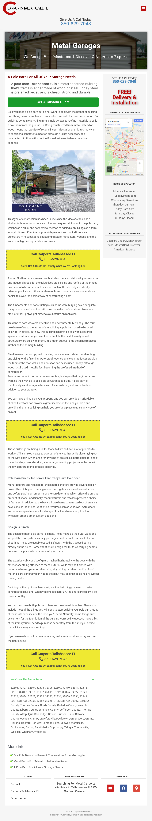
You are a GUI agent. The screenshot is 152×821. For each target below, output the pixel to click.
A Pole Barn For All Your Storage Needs (38, 767)
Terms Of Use (77, 815)
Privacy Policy (65, 815)
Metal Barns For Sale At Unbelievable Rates (41, 761)
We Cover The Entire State (26, 679)
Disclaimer (54, 815)
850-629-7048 (76, 23)
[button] (143, 8)
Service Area (18, 798)
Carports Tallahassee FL (25, 791)
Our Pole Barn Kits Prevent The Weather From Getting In (49, 755)
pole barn (32, 111)
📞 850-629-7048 (53, 259)
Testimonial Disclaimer (93, 815)
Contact (15, 784)
